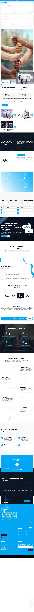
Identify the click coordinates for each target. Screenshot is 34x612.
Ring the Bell (25, 336)
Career (26, 531)
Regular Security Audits (6, 212)
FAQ (18, 534)
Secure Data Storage (23, 207)
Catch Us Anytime (8, 345)
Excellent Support (5, 16)
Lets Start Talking (4, 537)
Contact (27, 534)
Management (21, 16)
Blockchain (6, 444)
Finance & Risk (24, 437)
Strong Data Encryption (6, 207)
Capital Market (24, 444)
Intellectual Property (8, 437)
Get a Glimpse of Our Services (8, 336)
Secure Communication (23, 212)
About (18, 531)
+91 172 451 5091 (18, 469)
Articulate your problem (25, 345)
